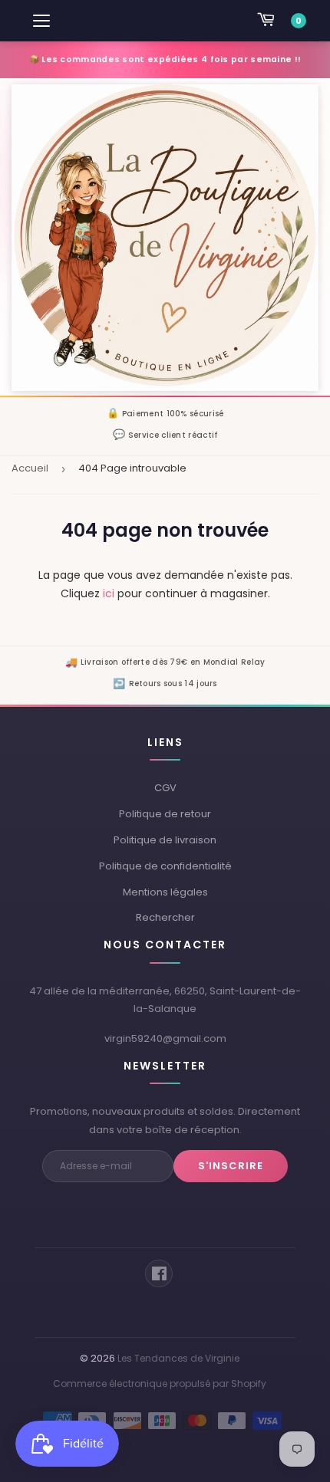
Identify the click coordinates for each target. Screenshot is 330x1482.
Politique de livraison (165, 840)
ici (108, 593)
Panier (298, 21)
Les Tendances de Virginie (178, 1358)
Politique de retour (165, 814)
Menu (42, 20)
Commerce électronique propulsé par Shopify (159, 1383)
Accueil (30, 468)
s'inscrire (230, 1165)
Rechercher (165, 917)
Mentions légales (165, 892)
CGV (165, 787)
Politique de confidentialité (165, 866)
